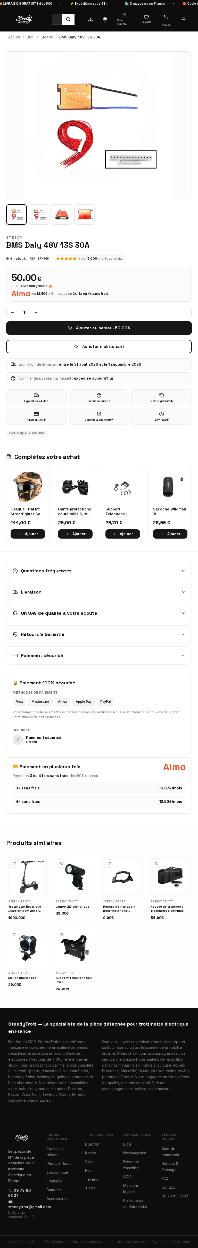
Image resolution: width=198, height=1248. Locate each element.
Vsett (89, 1161)
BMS (31, 37)
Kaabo (90, 1153)
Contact (168, 1187)
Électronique (57, 1172)
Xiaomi (90, 1188)
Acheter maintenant (103, 346)
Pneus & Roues (59, 1163)
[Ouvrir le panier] (166, 17)
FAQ (165, 1178)
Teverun (92, 1179)
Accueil (14, 37)
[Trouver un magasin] (105, 19)
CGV (127, 1176)
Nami (89, 1170)
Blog (127, 1144)
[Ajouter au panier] (41, 890)
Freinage (54, 1181)
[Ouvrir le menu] (183, 19)
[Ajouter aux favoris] (14, 863)
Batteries (54, 1190)
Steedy (47, 37)
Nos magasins (135, 1153)
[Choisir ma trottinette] (90, 19)
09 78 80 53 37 (175, 1196)
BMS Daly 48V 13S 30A (26, 433)
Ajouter (31, 534)
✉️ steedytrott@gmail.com (22, 1204)
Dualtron (92, 1144)
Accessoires (57, 1198)
